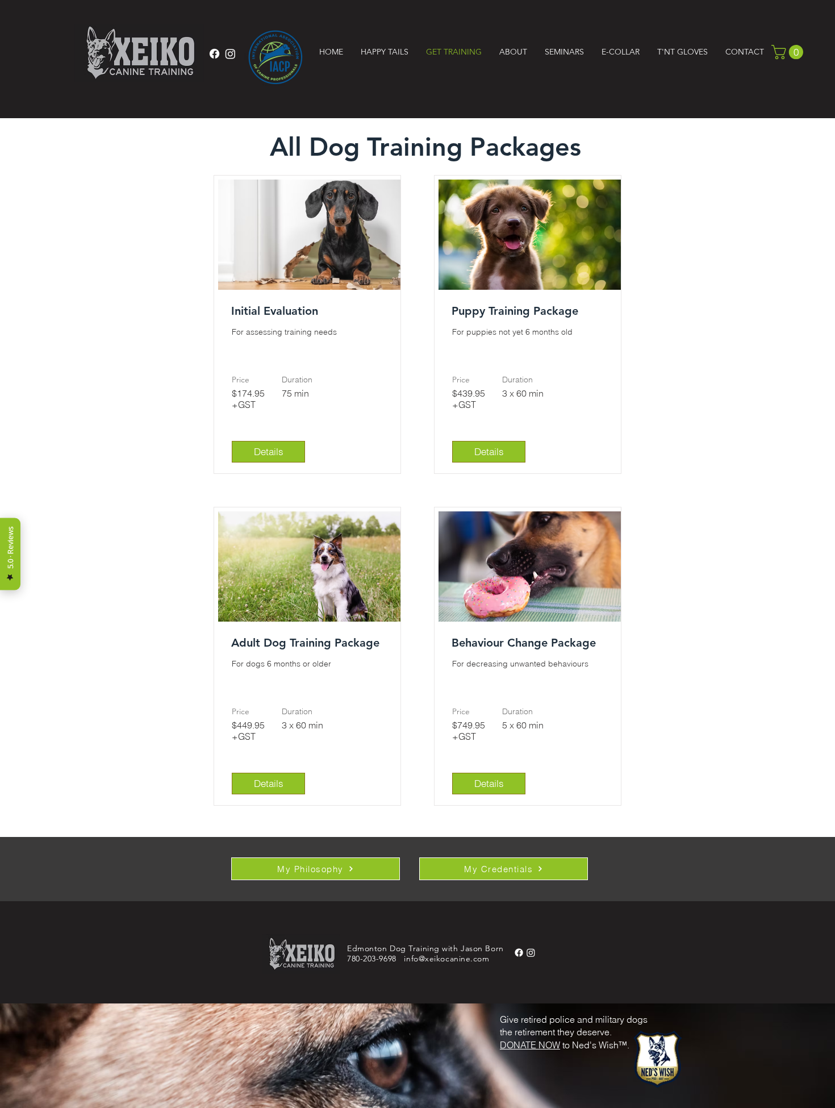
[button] (384, 52)
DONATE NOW (530, 1045)
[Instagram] (230, 53)
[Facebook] (214, 53)
